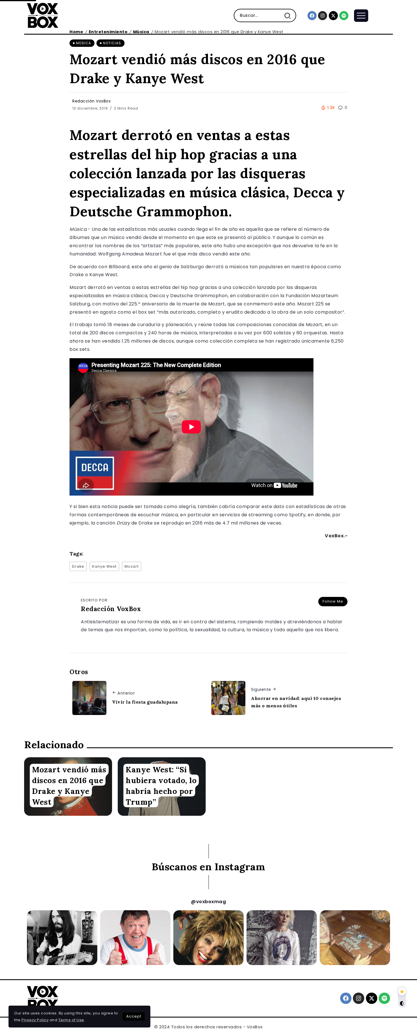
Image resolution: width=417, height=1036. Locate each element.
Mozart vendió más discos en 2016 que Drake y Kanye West (69, 785)
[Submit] (290, 15)
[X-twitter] (333, 15)
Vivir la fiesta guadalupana (145, 702)
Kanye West (104, 566)
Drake (78, 566)
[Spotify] (343, 15)
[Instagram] (322, 15)
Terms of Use (71, 1020)
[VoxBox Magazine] (42, 15)
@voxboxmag (208, 901)
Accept (133, 1016)
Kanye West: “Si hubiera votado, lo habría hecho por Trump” (161, 785)
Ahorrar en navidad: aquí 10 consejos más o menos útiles (296, 701)
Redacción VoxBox (91, 101)
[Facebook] (312, 15)
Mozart (132, 566)
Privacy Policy (35, 1020)
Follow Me (333, 601)
